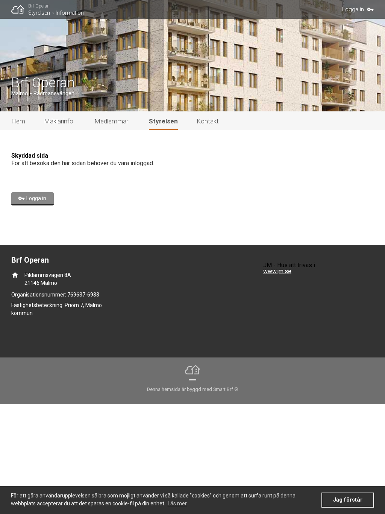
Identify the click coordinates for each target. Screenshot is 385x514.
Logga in (353, 9)
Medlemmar (111, 121)
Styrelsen (39, 13)
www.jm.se (277, 271)
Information (70, 13)
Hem (18, 121)
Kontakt (208, 121)
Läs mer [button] (177, 503)
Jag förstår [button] (347, 500)
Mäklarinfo (58, 121)
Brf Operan (39, 6)
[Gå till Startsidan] (19, 9)
